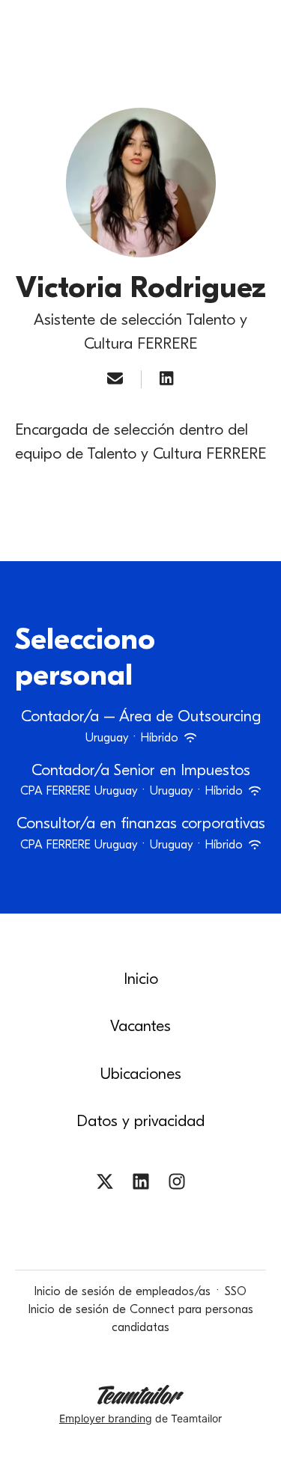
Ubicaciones (140, 1074)
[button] (254, 30)
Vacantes (140, 1026)
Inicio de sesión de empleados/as (122, 1291)
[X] (105, 1184)
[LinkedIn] (166, 379)
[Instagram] (177, 1184)
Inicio (141, 979)
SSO (236, 1291)
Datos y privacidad (140, 1121)
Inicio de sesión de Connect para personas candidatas (140, 1318)
